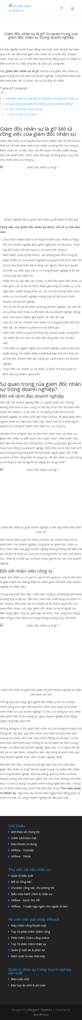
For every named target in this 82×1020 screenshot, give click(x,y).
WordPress (41, 1014)
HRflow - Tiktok (21, 856)
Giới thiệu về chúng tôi (25, 832)
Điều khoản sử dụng (24, 844)
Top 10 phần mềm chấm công (30, 932)
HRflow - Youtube (22, 850)
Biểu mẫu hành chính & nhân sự (33, 894)
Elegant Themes (40, 1010)
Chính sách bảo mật (24, 838)
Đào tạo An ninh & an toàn (28, 985)
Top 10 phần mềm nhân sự (29, 944)
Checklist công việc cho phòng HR (32, 888)
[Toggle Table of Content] (3, 93)
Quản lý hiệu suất (22, 876)
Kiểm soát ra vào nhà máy (28, 956)
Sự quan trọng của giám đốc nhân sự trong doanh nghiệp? (39, 104)
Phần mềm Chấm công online (30, 938)
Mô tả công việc (21, 882)
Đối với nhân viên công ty (23, 114)
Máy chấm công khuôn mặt (28, 925)
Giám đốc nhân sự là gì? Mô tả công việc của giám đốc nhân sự (41, 98)
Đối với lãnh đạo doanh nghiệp (26, 109)
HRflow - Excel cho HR (25, 900)
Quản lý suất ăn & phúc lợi (28, 950)
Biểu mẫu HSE (20, 979)
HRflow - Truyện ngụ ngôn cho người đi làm (39, 906)
